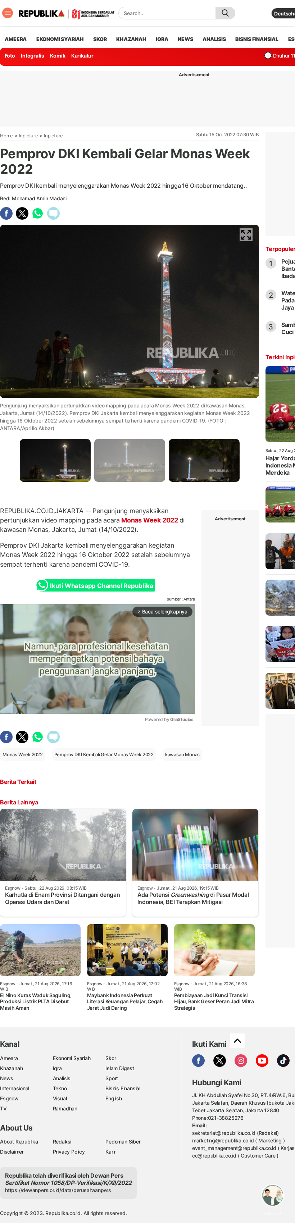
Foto (10, 56)
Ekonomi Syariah (60, 39)
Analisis (62, 1078)
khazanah (131, 39)
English (113, 1098)
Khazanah (11, 1068)
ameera (16, 39)
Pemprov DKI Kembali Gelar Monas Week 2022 (104, 754)
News (6, 1078)
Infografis (32, 56)
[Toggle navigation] (7, 13)
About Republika (19, 1141)
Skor (110, 1058)
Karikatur (82, 56)
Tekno (60, 1088)
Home (6, 135)
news (185, 39)
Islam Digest (119, 1068)
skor (99, 39)
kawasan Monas (182, 754)
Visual (60, 1098)
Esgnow (9, 1098)
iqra (162, 39)
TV (3, 1108)
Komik (57, 56)
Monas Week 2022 (149, 520)
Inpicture (28, 135)
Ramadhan (65, 1108)
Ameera (9, 1058)
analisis (214, 39)
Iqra (57, 1068)
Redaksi (62, 1141)
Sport (111, 1078)
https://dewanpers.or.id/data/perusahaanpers (58, 1190)
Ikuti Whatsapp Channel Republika (101, 585)
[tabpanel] (55, 460)
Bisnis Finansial (256, 39)
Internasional (14, 1088)
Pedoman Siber (122, 1141)
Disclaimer (12, 1152)
